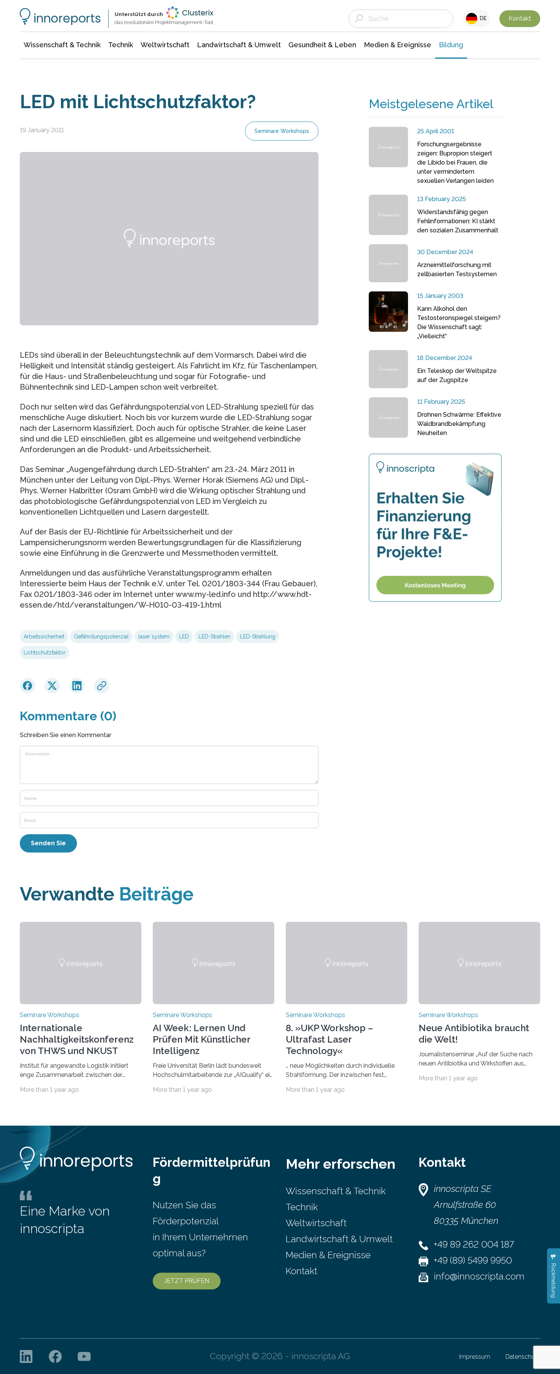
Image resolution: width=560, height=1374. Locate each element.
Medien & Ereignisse (328, 1254)
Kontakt (520, 18)
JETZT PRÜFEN (186, 1280)
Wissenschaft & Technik (336, 1190)
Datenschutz (523, 1356)
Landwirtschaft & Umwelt (339, 1238)
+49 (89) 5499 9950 (473, 1260)
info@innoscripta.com (479, 1276)
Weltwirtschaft (316, 1222)
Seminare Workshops (281, 131)
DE (482, 18)
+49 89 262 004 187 (474, 1244)
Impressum (474, 1356)
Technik (302, 1206)
